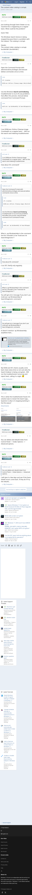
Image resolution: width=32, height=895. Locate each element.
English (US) (5, 834)
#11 (30, 436)
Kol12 (3, 9)
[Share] (28, 21)
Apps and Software (8, 653)
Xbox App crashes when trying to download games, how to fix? (9, 643)
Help (2, 868)
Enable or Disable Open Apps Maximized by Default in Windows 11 (9, 759)
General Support (15, 499)
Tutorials (6, 706)
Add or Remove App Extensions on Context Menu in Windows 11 (9, 743)
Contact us (3, 858)
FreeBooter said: (6, 186)
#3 (30, 125)
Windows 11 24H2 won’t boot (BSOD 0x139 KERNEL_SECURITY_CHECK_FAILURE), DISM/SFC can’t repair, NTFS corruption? (17, 525)
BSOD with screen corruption (14, 516)
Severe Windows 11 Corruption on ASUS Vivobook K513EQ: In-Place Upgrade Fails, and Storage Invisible (18, 507)
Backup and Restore (14, 510)
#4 (30, 150)
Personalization (7, 614)
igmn (6, 530)
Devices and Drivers (8, 625)
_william (7, 539)
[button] (16, 830)
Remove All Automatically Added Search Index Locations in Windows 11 (9, 729)
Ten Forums (4, 851)
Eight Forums (4, 848)
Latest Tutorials (8, 692)
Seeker (6, 510)
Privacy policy (4, 865)
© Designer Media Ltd (6, 889)
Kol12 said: (4, 154)
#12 (30, 462)
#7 (30, 280)
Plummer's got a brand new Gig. (9, 607)
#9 (30, 364)
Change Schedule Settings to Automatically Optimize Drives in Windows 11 (9, 713)
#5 (30, 181)
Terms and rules (5, 861)
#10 (30, 393)
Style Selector (5, 827)
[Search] (30, 2)
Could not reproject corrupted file (15, 498)
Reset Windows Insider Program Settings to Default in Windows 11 (9, 697)
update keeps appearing (7, 629)
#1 (30, 21)
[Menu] (2, 2)
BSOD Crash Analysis (15, 517)
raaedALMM (8, 499)
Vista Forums (4, 842)
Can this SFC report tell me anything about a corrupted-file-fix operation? (18, 536)
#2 (30, 64)
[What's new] (26, 2)
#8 (30, 315)
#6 (30, 254)
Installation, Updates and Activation (9, 636)
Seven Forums (4, 845)
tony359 (7, 517)
